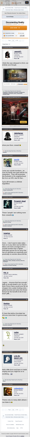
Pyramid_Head (20, 201)
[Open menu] (27, 2)
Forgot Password (18, 421)
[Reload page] (3, 9)
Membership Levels (20, 424)
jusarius (7, 233)
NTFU (21, 427)
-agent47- (18, 51)
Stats (17, 427)
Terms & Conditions (10, 424)
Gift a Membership (11, 427)
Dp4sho (7, 303)
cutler (16, 332)
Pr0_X (6, 273)
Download (22, 84)
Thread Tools (5, 44)
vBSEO (22, 436)
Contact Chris (10, 421)
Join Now (13, 28)
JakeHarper (18, 133)
